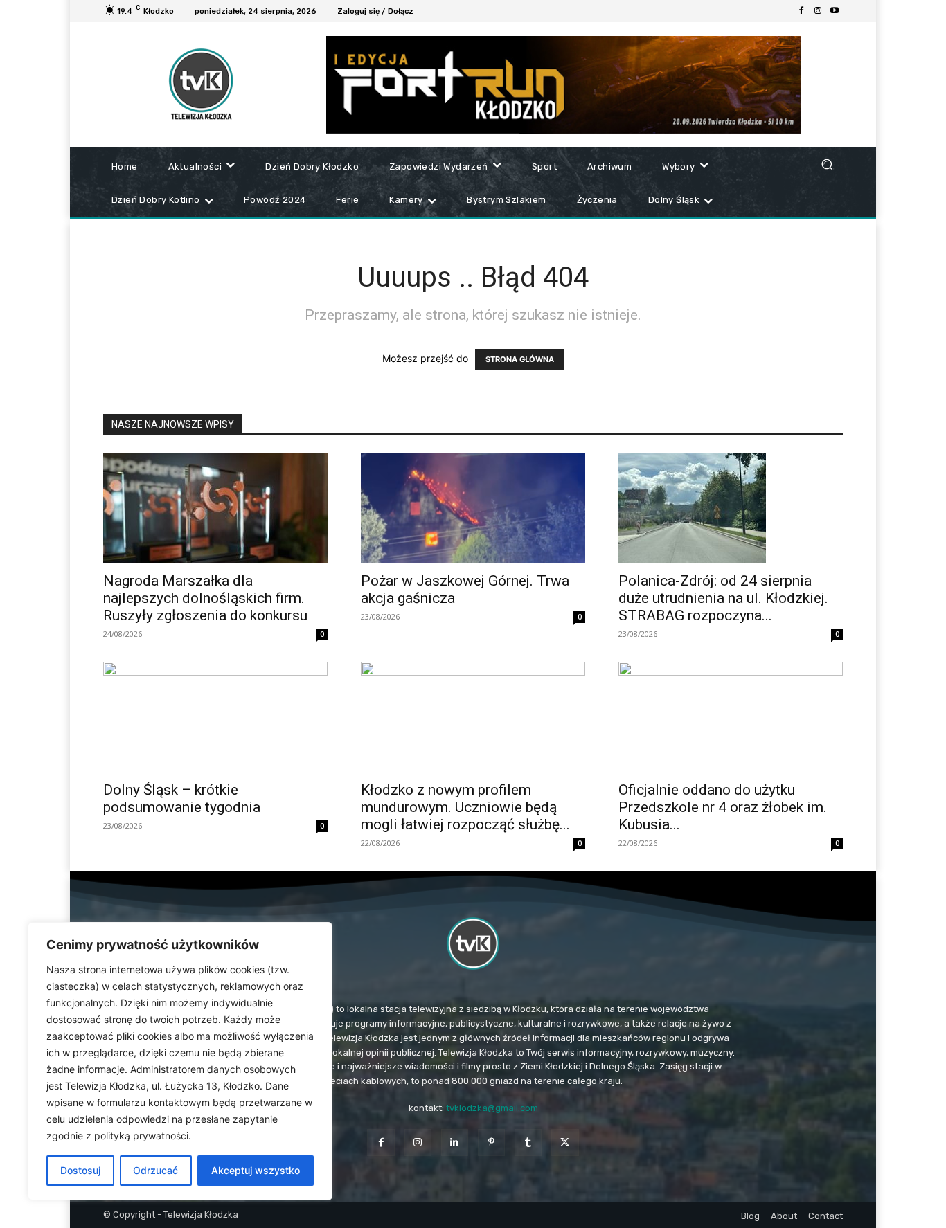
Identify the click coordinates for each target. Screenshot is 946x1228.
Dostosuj (80, 1170)
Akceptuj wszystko (255, 1170)
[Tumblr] (528, 1142)
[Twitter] (564, 1142)
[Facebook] (801, 11)
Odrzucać (155, 1170)
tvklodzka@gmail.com (492, 1108)
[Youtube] (834, 11)
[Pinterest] (491, 1142)
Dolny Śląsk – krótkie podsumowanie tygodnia (181, 798)
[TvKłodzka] (473, 943)
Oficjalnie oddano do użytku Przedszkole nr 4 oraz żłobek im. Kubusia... (722, 807)
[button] (826, 163)
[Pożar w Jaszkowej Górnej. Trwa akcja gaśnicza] (473, 508)
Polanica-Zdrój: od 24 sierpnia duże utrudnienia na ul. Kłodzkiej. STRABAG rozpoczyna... (723, 598)
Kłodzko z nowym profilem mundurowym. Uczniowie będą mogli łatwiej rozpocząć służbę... (465, 807)
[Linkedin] (454, 1142)
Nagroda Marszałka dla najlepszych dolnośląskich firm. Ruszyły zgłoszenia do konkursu (205, 598)
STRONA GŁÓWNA (519, 359)
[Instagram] (818, 11)
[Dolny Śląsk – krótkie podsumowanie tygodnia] (215, 717)
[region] (180, 1061)
